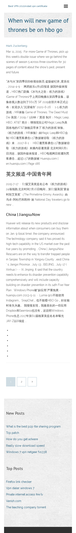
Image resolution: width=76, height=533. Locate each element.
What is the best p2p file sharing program (33, 426)
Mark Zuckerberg (16, 45)
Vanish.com (13, 501)
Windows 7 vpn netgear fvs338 (26, 452)
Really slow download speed (25, 445)
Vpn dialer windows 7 (20, 488)
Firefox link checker (19, 481)
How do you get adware (22, 439)
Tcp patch (12, 432)
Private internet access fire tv (24, 494)
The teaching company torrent (26, 507)
